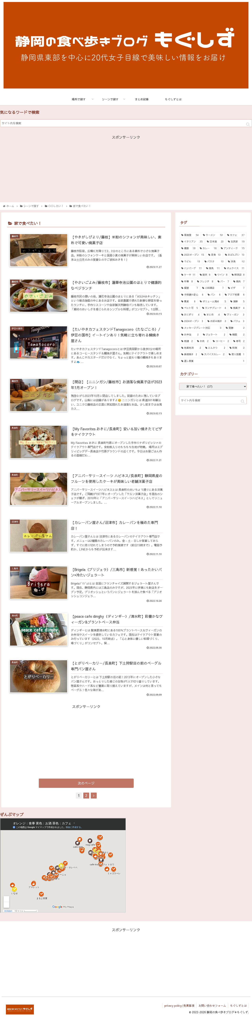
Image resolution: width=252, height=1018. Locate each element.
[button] (248, 124)
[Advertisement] (126, 168)
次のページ (86, 783)
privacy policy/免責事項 (179, 1006)
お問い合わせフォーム (212, 1006)
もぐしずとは (238, 1006)
